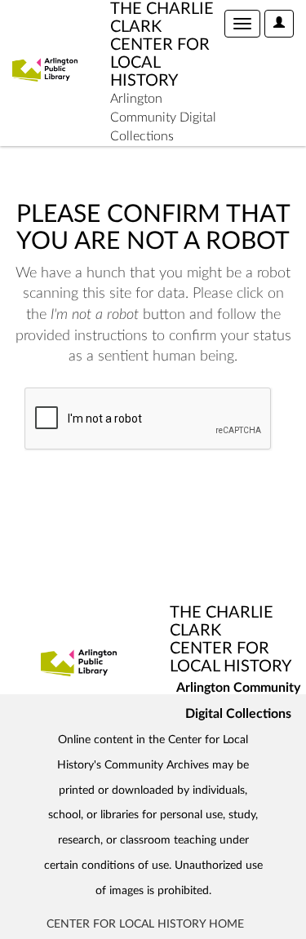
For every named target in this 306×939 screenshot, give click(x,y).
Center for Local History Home (145, 924)
